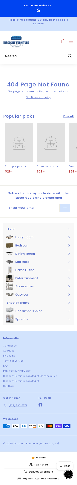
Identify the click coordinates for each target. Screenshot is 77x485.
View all (68, 116)
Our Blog (8, 386)
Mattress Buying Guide (17, 370)
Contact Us (10, 345)
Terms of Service (13, 360)
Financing (9, 355)
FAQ (5, 365)
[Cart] (63, 41)
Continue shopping (38, 97)
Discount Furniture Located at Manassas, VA (30, 376)
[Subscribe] (65, 208)
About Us (8, 350)
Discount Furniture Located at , (21, 381)
